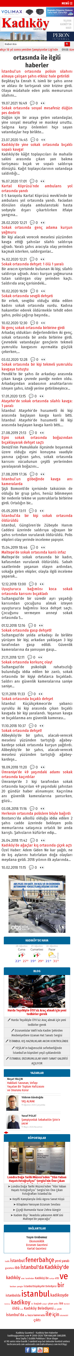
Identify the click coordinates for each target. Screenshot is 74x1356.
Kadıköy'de (57, 1267)
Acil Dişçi (62, 1344)
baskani (67, 1304)
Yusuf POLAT (28, 1115)
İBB (61, 1303)
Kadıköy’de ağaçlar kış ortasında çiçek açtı (37, 845)
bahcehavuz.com (49, 1344)
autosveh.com (32, 1344)
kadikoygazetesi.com (18, 1335)
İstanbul (17, 1260)
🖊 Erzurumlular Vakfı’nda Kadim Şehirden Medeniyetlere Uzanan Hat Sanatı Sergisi (37, 1033)
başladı (38, 1303)
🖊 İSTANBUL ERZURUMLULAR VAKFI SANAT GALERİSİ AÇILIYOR (37, 1061)
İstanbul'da (32, 1267)
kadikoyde (59, 1295)
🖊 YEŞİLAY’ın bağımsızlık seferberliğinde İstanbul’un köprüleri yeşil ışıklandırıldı (37, 1050)
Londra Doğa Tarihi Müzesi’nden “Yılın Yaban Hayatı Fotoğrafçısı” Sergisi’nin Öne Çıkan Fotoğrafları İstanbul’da (36, 1180)
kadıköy (13, 1277)
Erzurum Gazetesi (37, 1245)
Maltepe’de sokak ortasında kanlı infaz (34, 552)
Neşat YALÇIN (15, 1079)
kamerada (39, 1315)
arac (23, 1278)
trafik (7, 1261)
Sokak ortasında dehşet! (22, 730)
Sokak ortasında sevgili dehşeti (27, 296)
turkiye (51, 1278)
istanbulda (13, 1295)
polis (56, 1304)
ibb (17, 1267)
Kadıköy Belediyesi (39, 1308)
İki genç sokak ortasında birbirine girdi (33, 327)
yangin (20, 1286)
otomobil (64, 1315)
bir (60, 1285)
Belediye (7, 1304)
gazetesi (9, 1268)
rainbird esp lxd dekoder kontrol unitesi (49, 1341)
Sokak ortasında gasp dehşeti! (27, 630)
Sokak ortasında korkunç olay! (27, 662)
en (55, 1309)
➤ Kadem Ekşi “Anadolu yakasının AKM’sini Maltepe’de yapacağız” (36, 1217)
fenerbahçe (39, 1260)
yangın (44, 1304)
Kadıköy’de (42, 1278)
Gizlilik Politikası (36, 1338)
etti (57, 1278)
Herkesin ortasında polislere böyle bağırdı (36, 813)
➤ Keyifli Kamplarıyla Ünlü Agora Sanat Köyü (36, 1199)
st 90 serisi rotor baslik (15, 1341)
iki (32, 1304)
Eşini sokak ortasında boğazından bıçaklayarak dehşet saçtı (37, 440)
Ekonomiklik (36, 1241)
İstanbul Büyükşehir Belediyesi (40, 1286)
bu (26, 1315)
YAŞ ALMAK (28, 1101)
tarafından (29, 1278)
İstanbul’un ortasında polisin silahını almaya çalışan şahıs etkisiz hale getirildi (37, 74)
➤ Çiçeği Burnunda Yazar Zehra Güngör (37, 1210)
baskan (13, 1286)
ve (64, 1276)
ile (49, 1314)
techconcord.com (16, 1344)
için (55, 1314)
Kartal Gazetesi (36, 1248)
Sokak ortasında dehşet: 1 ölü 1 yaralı (33, 264)
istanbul (35, 1294)
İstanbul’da (15, 1314)
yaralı (65, 1261)
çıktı (37, 1320)
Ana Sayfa (21, 1338)
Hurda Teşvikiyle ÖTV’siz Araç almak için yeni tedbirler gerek (37, 1012)
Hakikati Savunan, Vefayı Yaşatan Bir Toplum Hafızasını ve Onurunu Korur (25, 1086)
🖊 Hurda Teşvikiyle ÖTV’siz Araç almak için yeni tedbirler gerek (37, 1022)
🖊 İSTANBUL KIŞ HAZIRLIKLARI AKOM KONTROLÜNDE (37, 1041)
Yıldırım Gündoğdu (32, 1097)
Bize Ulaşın (52, 1338)
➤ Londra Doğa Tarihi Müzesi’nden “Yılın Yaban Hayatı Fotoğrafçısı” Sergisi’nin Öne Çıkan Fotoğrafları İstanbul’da (37, 1190)
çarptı (59, 1309)
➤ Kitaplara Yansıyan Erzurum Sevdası (36, 1204)
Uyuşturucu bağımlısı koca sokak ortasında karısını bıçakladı (37, 591)
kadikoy (20, 1302)
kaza (30, 1315)
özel (21, 1309)
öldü (16, 1308)
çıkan (50, 1303)
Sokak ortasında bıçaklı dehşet (27, 698)
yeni (58, 1261)
